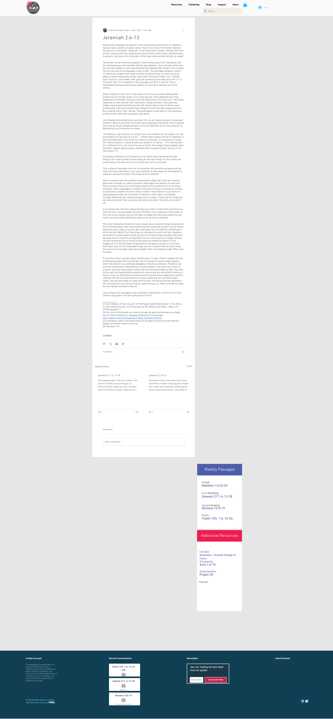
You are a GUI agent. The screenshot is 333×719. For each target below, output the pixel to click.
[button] (178, 4)
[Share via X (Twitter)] (110, 344)
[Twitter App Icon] (306, 701)
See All (189, 366)
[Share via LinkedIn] (117, 344)
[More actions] (182, 30)
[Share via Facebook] (104, 344)
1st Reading (107, 335)
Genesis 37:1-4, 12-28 (109, 375)
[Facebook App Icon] (302, 701)
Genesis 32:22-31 (158, 375)
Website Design (39, 703)
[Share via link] (123, 344)
